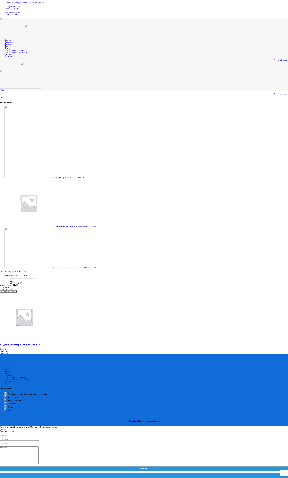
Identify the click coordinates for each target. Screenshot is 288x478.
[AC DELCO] (23, 285)
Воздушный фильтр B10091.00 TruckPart (20, 345)
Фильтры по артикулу (17, 50)
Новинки (8, 372)
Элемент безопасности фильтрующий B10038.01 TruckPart (75, 226)
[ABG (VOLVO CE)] (23, 283)
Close (2, 98)
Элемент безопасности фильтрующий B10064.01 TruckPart (75, 268)
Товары (3, 349)
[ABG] (23, 281)
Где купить (8, 382)
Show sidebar (5, 287)
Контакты (8, 384)
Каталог (7, 376)
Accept (2, 429)
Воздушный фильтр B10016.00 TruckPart (68, 178)
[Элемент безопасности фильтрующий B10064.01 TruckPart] (28, 268)
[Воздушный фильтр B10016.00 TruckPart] (28, 178)
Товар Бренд (5, 285)
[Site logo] (12, 36)
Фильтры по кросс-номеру (19, 52)
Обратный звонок (281, 60)
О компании (9, 370)
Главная (3, 272)
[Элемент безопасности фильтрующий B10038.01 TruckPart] (28, 226)
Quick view (4, 353)
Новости (7, 374)
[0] (23, 279)
